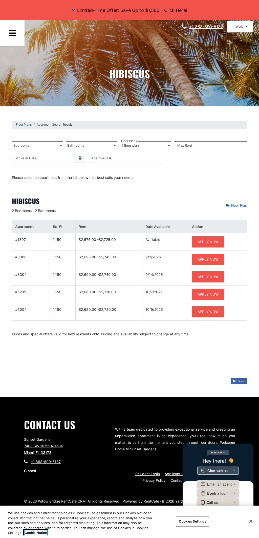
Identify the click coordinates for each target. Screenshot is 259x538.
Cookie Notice (36, 533)
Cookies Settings (192, 521)
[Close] (250, 521)
